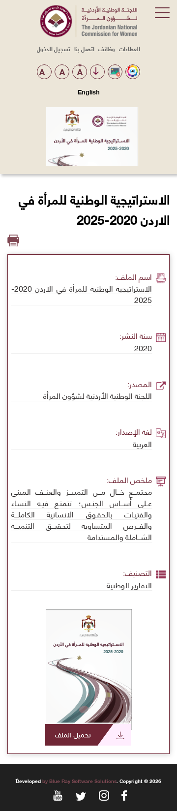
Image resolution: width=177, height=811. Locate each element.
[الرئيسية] (88, 34)
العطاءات (129, 48)
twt (80, 794)
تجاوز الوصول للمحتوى (95, 71)
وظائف (106, 48)
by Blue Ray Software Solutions (79, 780)
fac (126, 794)
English (89, 91)
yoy (56, 794)
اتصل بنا (84, 48)
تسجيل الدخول (53, 48)
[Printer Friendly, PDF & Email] (13, 240)
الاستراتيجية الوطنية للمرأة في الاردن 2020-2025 (81, 735)
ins (103, 794)
